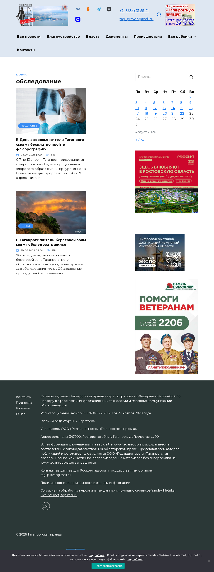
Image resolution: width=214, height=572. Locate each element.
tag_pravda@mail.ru (136, 19)
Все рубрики (180, 37)
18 (146, 113)
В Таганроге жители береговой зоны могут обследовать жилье (51, 242)
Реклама (23, 408)
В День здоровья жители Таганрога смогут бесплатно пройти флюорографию (50, 144)
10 (137, 108)
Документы (117, 37)
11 (146, 108)
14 (173, 108)
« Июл (140, 140)
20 (165, 113)
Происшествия (148, 37)
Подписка (24, 402)
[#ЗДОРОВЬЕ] (51, 132)
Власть (92, 37)
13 (164, 108)
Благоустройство (63, 37)
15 (181, 108)
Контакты (26, 50)
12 (155, 108)
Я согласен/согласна (108, 565)
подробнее (96, 555)
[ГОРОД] (51, 232)
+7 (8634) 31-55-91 (134, 11)
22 (182, 113)
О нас (20, 414)
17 (137, 113)
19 (155, 113)
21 (173, 113)
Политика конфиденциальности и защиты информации (85, 483)
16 (190, 108)
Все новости (29, 37)
